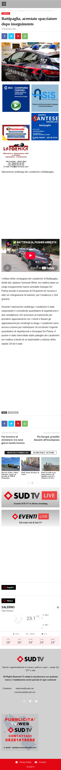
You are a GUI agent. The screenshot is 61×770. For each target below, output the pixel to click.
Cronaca (11, 10)
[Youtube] (36, 701)
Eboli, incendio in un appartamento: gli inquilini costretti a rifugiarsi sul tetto (48, 475)
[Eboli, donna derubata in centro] (30, 464)
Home (3, 10)
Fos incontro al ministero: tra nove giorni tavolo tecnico (13, 439)
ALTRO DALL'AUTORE (43, 453)
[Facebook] (25, 701)
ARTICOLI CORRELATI (17, 453)
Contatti (42, 762)
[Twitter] (31, 701)
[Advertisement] (30, 208)
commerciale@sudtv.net (24, 692)
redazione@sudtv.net (25, 688)
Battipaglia (13, 413)
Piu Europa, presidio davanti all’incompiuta (47, 438)
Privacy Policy (25, 762)
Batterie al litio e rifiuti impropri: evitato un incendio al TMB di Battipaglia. (9, 475)
